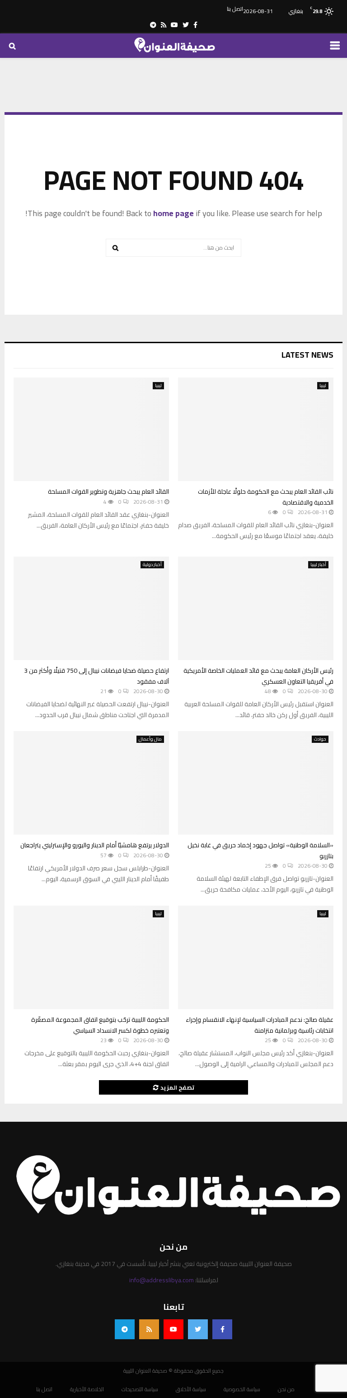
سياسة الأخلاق (191, 1389)
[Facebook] (222, 1329)
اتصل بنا (235, 9)
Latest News (307, 354)
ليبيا (322, 385)
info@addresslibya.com (161, 1280)
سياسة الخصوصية (242, 1389)
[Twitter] (198, 1329)
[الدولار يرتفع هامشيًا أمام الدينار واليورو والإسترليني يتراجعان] (91, 783)
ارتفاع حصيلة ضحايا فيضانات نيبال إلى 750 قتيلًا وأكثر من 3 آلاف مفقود (96, 676)
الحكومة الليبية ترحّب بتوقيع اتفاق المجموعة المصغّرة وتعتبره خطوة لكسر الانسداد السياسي (100, 1025)
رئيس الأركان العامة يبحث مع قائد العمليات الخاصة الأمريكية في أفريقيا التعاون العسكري (258, 676)
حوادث (320, 739)
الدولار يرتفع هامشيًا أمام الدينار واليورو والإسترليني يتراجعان (94, 845)
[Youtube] (173, 1329)
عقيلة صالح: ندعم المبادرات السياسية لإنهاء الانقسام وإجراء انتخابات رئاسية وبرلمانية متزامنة (259, 1025)
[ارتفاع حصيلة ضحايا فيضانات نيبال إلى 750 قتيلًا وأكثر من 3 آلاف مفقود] (91, 608)
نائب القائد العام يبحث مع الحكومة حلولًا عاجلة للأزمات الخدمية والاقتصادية (265, 497)
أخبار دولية (152, 564)
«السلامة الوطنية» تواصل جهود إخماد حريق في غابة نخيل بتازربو (260, 850)
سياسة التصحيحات (140, 1389)
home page (173, 213)
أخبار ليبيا (318, 564)
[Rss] (149, 1329)
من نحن (286, 1389)
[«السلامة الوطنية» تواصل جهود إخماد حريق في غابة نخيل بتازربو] (255, 783)
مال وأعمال (150, 739)
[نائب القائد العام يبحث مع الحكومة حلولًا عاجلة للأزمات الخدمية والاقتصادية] (255, 429)
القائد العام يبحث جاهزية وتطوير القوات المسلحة (108, 491)
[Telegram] (125, 1329)
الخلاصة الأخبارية (87, 1389)
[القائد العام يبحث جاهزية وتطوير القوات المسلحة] (91, 429)
